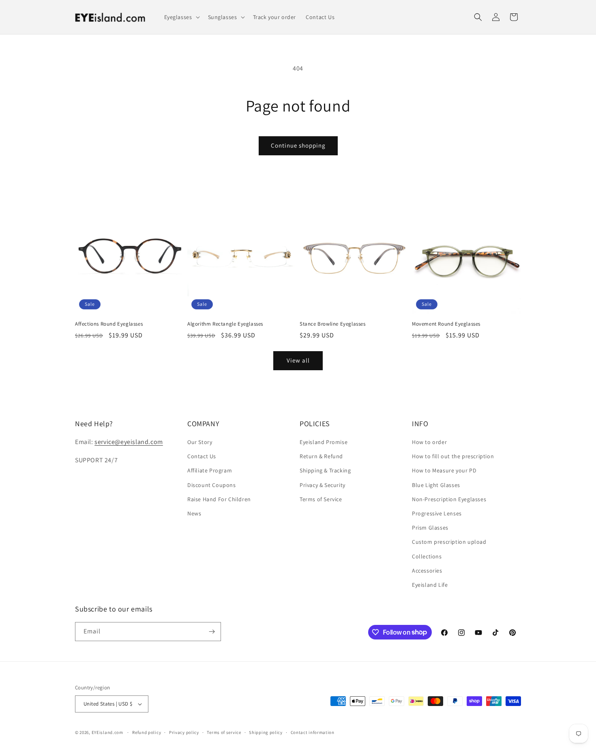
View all (298, 360)
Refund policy (146, 732)
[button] (181, 17)
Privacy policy (184, 732)
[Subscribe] (212, 631)
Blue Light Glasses (436, 485)
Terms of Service (321, 499)
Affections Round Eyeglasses (109, 324)
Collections (427, 556)
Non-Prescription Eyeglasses (449, 499)
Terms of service (224, 732)
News (194, 513)
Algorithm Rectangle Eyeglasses (225, 324)
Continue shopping (298, 145)
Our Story (199, 442)
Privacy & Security (322, 485)
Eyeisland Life (430, 584)
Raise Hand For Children (219, 499)
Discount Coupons (211, 485)
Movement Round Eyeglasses (446, 324)
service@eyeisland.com (128, 442)
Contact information (312, 732)
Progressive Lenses (437, 513)
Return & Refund (321, 456)
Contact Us (201, 456)
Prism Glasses (430, 527)
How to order (429, 442)
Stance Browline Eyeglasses (333, 324)
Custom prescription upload (449, 541)
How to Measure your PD (444, 470)
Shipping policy (266, 732)
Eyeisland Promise (323, 442)
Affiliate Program (209, 470)
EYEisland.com (107, 732)
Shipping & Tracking (325, 470)
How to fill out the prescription (453, 456)
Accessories (427, 570)
